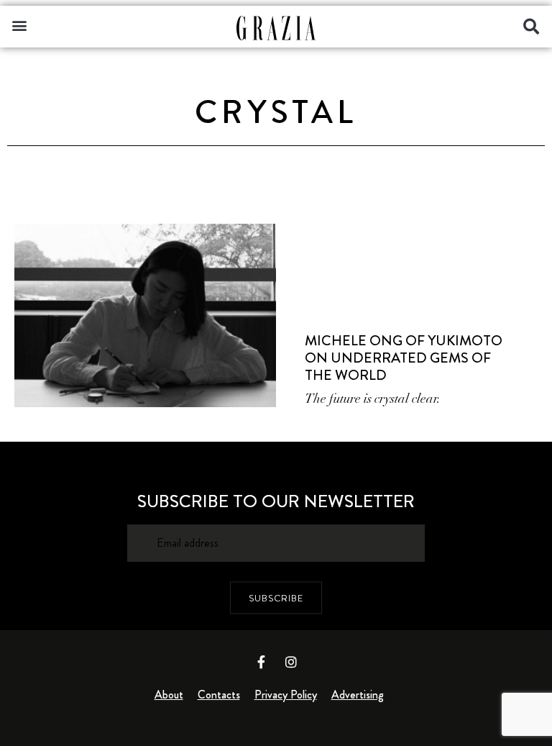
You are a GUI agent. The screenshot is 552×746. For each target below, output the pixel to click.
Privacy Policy (285, 694)
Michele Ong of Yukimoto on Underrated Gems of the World (403, 358)
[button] (19, 25)
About (169, 694)
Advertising (357, 694)
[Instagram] (291, 662)
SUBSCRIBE (276, 597)
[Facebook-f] (262, 662)
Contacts (219, 694)
